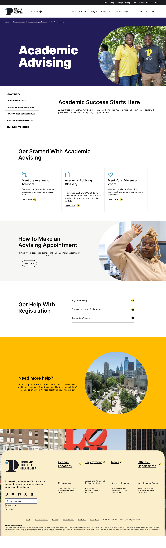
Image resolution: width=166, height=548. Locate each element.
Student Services (123, 11)
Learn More (27, 199)
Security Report (94, 519)
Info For (34, 11)
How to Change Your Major (20, 120)
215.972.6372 (116, 493)
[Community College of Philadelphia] (14, 11)
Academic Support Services (37, 22)
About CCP (141, 11)
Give (134, 3)
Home (7, 22)
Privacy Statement (68, 519)
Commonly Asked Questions (20, 107)
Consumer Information (41, 519)
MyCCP (158, 3)
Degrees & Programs (100, 11)
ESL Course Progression (18, 127)
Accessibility (55, 519)
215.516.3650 (89, 493)
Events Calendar (145, 3)
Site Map (28, 519)
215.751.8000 (62, 493)
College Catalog (123, 3)
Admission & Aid (78, 11)
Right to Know (82, 519)
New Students (13, 94)
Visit (105, 3)
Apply (112, 3)
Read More (29, 263)
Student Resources (16, 101)
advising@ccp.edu (67, 390)
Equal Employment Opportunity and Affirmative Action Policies (49, 531)
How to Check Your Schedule (21, 114)
